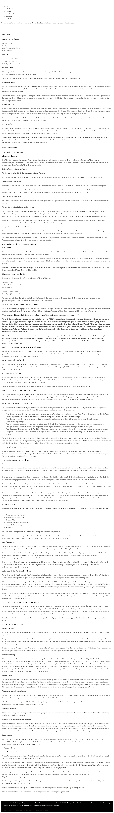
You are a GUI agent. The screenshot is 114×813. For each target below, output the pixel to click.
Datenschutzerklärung (42, 810)
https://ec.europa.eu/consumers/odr (72, 71)
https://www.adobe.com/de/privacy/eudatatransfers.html (20, 776)
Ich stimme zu (7, 810)
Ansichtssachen (11, 14)
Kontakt (8, 19)
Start (7, 4)
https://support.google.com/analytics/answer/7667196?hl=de (22, 744)
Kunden (8, 11)
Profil (7, 6)
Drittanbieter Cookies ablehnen (24, 810)
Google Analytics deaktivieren (54, 697)
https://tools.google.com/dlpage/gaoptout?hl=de (77, 687)
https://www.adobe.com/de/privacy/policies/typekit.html (66, 787)
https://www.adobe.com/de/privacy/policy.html (53, 791)
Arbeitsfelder (10, 9)
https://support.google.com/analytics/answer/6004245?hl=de (22, 704)
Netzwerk (9, 16)
